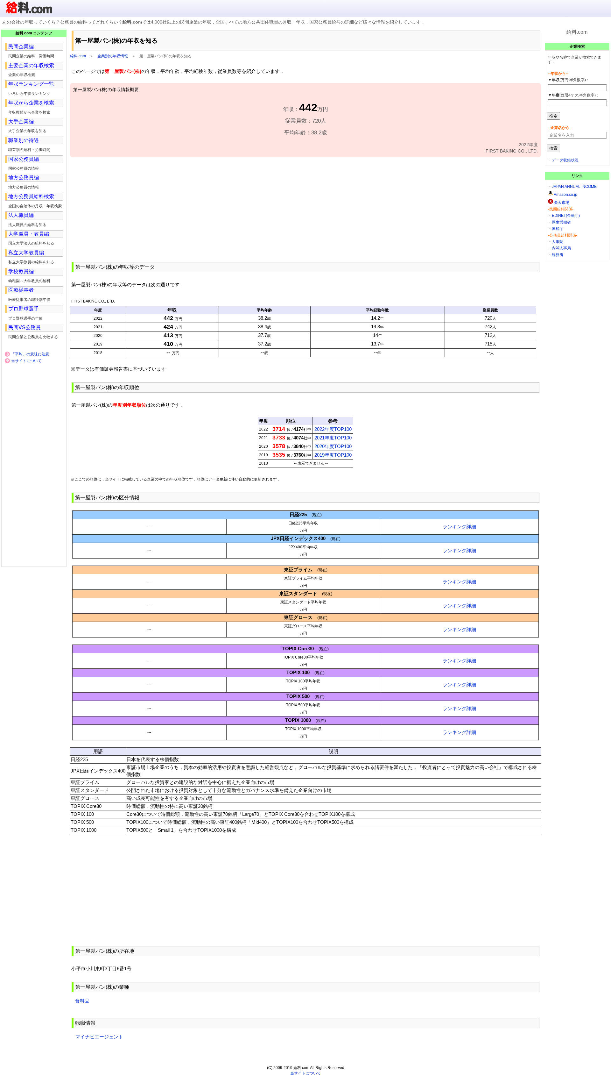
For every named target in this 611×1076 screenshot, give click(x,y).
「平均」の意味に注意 (30, 354)
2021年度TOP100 (333, 437)
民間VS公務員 (24, 327)
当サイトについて (26, 361)
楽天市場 (561, 202)
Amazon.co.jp (565, 194)
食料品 (82, 1000)
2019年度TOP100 (333, 455)
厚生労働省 (561, 222)
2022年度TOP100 (333, 429)
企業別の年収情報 (112, 56)
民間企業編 (21, 46)
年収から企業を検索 (31, 102)
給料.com (78, 56)
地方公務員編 (23, 177)
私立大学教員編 (26, 252)
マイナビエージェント (99, 1036)
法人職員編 (21, 215)
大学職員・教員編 (28, 234)
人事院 (557, 241)
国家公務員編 (23, 159)
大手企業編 (21, 121)
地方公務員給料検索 (31, 196)
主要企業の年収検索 (31, 65)
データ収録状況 (565, 160)
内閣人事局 (561, 248)
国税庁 (557, 228)
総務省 (557, 255)
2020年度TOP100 (333, 446)
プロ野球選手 (23, 308)
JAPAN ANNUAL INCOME (574, 186)
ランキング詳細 (459, 526)
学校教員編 (21, 271)
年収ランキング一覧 (31, 84)
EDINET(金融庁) (566, 215)
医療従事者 (21, 290)
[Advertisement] (305, 208)
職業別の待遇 (23, 140)
